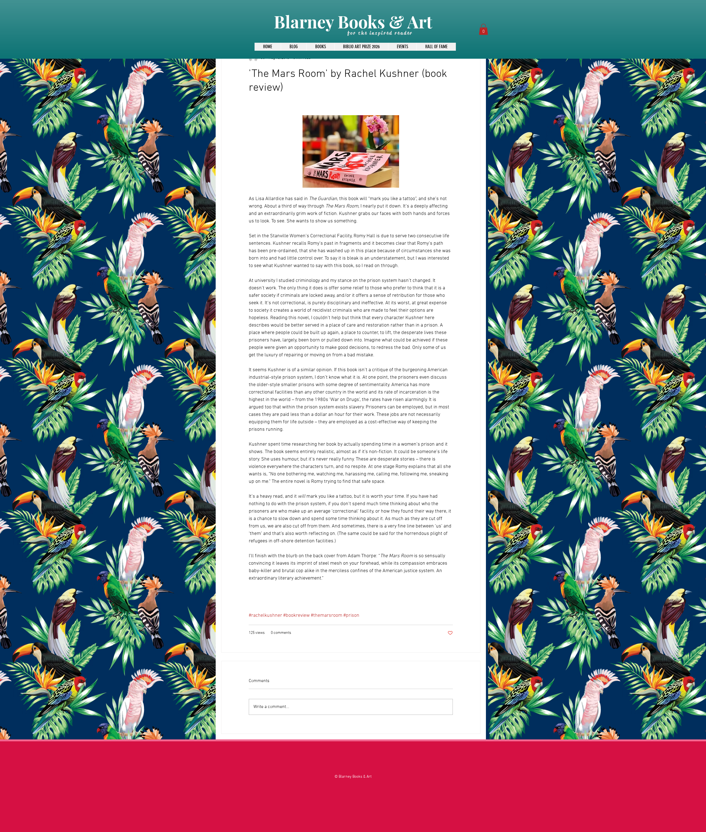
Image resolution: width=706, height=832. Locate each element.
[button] (483, 29)
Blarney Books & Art (353, 21)
